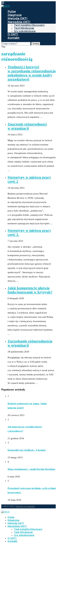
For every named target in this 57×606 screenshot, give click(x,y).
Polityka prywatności (25, 506)
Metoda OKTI (17, 18)
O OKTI (13, 34)
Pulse (12, 11)
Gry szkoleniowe (25, 31)
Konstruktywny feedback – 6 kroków (27, 450)
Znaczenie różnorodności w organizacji (27, 126)
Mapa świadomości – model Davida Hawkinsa (31, 469)
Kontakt (13, 38)
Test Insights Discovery (29, 25)
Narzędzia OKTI (19, 22)
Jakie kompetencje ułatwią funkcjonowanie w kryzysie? (30, 290)
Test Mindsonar (24, 28)
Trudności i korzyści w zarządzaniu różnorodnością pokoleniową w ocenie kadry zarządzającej (32, 73)
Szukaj (35, 43)
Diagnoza (15, 15)
